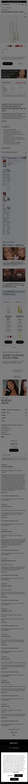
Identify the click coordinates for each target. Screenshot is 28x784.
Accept (14, 779)
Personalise (10, 775)
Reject (18, 775)
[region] (14, 767)
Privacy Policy (16, 772)
